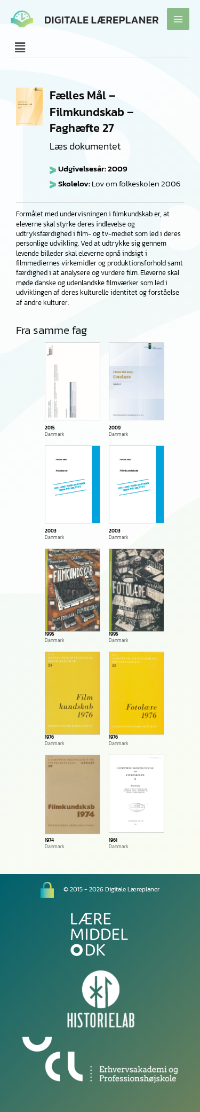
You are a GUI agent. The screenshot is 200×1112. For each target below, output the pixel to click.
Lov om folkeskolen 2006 (136, 184)
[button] (100, 47)
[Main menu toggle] (178, 19)
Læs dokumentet (85, 146)
